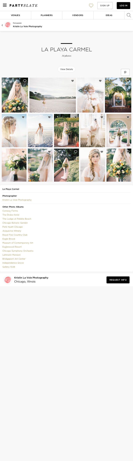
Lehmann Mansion (11, 254)
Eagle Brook (8, 238)
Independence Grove (13, 262)
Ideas (109, 15)
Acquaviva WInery (11, 230)
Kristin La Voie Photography (27, 26)
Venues (15, 15)
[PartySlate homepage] (23, 5)
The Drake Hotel (10, 214)
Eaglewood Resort (12, 246)
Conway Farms (10, 210)
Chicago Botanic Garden (15, 222)
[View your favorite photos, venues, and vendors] (91, 5)
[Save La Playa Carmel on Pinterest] (125, 72)
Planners (47, 15)
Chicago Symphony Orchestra (17, 250)
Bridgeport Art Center (13, 258)
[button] (91, 5)
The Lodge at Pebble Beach (16, 218)
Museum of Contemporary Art (17, 242)
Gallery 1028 (8, 266)
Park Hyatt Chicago (12, 226)
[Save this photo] (24, 80)
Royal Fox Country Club (14, 234)
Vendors (77, 15)
